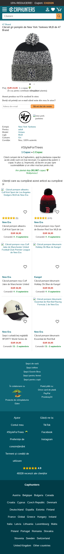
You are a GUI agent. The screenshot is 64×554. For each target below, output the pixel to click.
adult (20, 129)
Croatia (11, 502)
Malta (54, 524)
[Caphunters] (18, 9)
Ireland (52, 516)
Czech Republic (36, 502)
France (12, 516)
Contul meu (17, 425)
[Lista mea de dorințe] (53, 9)
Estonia (40, 509)
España (30, 509)
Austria (16, 495)
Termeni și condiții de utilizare (17, 457)
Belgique (27, 495)
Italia (9, 524)
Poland (14, 531)
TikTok (46, 425)
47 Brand (6, 24)
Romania (37, 531)
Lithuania (28, 524)
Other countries (41, 545)
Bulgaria (38, 495)
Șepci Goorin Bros (32, 371)
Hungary (42, 516)
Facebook (47, 432)
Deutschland (17, 509)
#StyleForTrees (16, 432)
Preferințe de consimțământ (17, 443)
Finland (50, 509)
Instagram (47, 439)
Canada (49, 495)
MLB (20, 135)
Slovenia (19, 538)
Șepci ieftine (32, 367)
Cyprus (21, 502)
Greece (31, 516)
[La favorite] (25, 211)
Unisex (21, 132)
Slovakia (48, 531)
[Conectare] (47, 9)
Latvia (17, 524)
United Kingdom (22, 545)
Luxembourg (42, 524)
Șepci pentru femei (32, 375)
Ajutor (17, 417)
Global (21, 516)
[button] (30, 84)
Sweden (30, 538)
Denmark (52, 502)
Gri (19, 137)
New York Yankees (27, 127)
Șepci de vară (32, 363)
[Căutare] (59, 16)
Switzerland (43, 538)
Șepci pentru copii (32, 379)
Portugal (25, 531)
